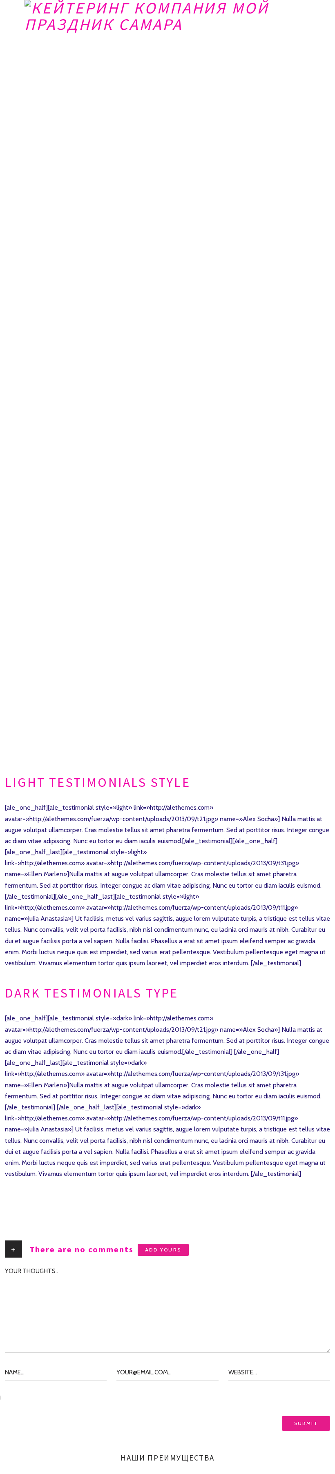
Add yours (163, 1250)
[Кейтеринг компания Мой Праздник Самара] (167, 16)
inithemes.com (150, 1185)
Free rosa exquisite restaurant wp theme (62, 1185)
